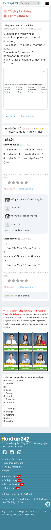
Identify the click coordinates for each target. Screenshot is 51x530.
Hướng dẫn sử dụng (13, 459)
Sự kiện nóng (12, 480)
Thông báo (11, 487)
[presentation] (4, 150)
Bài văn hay (12, 476)
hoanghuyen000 (11, 28)
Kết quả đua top (14, 484)
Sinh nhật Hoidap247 (19, 15)
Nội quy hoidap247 (13, 466)
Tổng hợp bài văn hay (19, 11)
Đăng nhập (10, 230)
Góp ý (6, 470)
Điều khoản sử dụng (13, 462)
